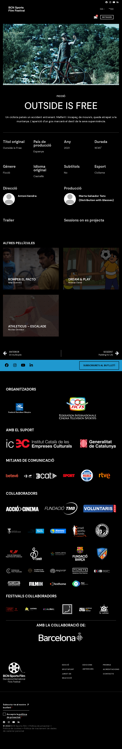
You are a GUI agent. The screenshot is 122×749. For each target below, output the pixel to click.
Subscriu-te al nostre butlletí (14, 706)
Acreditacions (111, 669)
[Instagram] (110, 2)
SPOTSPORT (68, 669)
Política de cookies (12, 728)
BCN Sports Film (19, 726)
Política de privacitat (39, 726)
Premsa (107, 665)
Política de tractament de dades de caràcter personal (30, 729)
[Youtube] (113, 2)
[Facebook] (106, 2)
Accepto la (17, 716)
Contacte (108, 674)
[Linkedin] (117, 2)
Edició (65, 665)
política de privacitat (17, 716)
